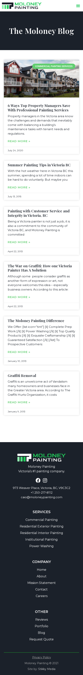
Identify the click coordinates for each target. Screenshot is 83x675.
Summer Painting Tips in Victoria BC (39, 164)
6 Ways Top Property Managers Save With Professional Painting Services (39, 107)
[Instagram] (44, 480)
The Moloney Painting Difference (36, 320)
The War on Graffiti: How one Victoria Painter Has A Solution (40, 268)
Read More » (19, 141)
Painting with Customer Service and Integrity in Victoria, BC (39, 213)
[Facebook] (38, 480)
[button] (78, 6)
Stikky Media (46, 669)
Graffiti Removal (22, 375)
